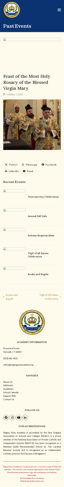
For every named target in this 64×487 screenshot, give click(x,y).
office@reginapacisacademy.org (18, 365)
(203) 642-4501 (10, 358)
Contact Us (8, 399)
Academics (8, 389)
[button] (59, 10)
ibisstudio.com (38, 481)
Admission (8, 385)
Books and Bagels (10, 297)
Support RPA (9, 396)
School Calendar (11, 392)
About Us (7, 382)
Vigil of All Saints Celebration (42, 297)
